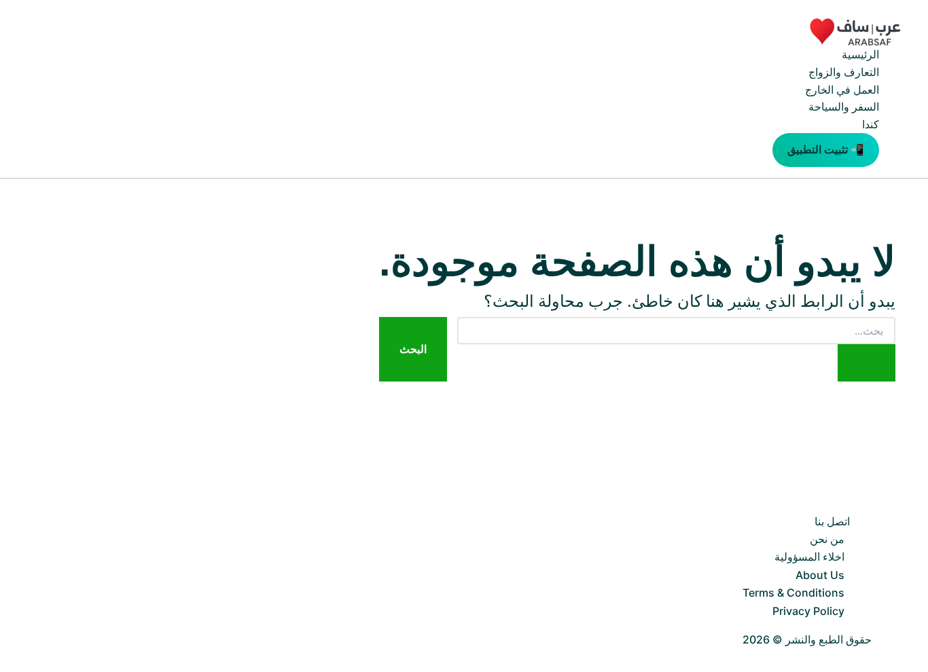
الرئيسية (860, 54)
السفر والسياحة (843, 106)
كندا (870, 124)
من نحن (827, 539)
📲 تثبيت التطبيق (825, 149)
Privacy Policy (808, 611)
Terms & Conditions (793, 592)
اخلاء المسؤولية (809, 556)
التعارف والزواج (843, 72)
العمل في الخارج (842, 89)
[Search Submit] (866, 362)
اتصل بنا (832, 521)
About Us (820, 575)
